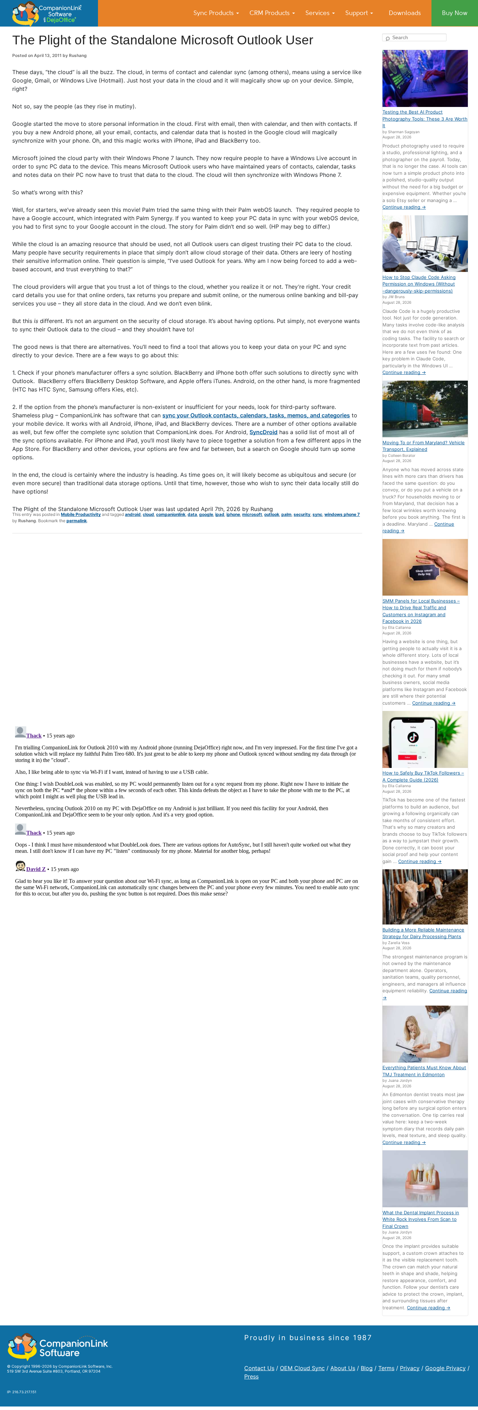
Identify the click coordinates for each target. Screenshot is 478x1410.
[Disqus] (187, 629)
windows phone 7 (342, 514)
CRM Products (270, 12)
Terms (386, 1368)
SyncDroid (263, 432)
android (133, 514)
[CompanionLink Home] (49, 13)
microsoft (252, 514)
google (206, 514)
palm (286, 514)
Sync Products (215, 12)
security (302, 514)
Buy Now (455, 12)
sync (317, 514)
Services (318, 12)
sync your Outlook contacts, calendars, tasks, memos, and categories (256, 415)
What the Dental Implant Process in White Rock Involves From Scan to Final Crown (420, 1219)
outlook (271, 514)
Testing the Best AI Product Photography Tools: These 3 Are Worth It (425, 118)
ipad (219, 514)
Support (357, 12)
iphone (233, 514)
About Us (342, 1368)
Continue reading (404, 207)
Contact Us (259, 1368)
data (192, 514)
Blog (367, 1368)
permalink (76, 520)
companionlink (170, 514)
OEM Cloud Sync (302, 1368)
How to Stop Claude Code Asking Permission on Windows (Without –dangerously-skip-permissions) (419, 284)
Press (251, 1376)
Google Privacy (445, 1368)
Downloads (405, 12)
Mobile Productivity (81, 514)
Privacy (410, 1368)
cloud (148, 514)
